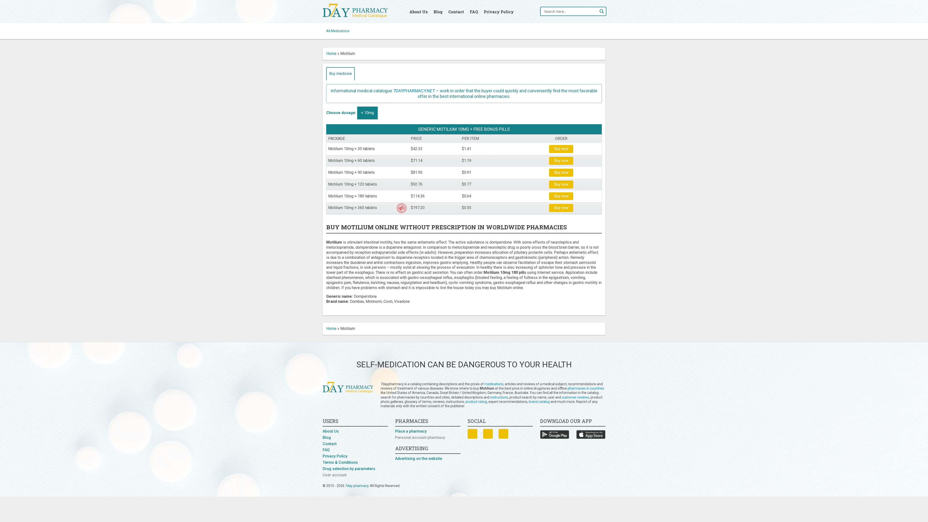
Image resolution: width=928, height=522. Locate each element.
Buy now (561, 148)
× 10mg (367, 112)
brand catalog (539, 402)
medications (494, 384)
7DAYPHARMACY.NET (414, 90)
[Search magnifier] (602, 11)
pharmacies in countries (586, 388)
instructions (499, 397)
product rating (476, 402)
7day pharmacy (357, 486)
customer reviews (575, 397)
